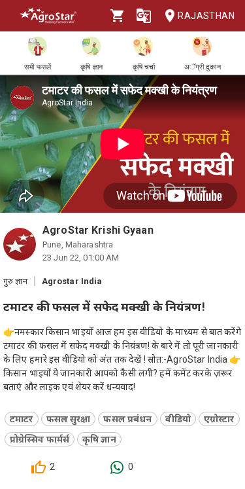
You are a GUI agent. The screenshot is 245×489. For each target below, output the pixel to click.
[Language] (144, 16)
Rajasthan (206, 15)
